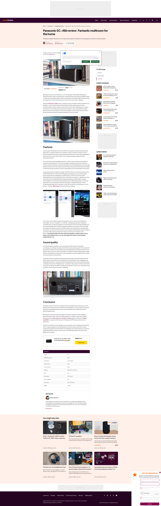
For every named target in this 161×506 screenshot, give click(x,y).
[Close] (99, 52)
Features (99, 72)
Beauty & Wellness (124, 20)
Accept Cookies (95, 61)
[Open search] (156, 20)
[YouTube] (152, 20)
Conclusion (100, 78)
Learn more (51, 54)
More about (49, 408)
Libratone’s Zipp (66, 318)
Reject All (86, 61)
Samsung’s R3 (56, 318)
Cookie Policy (95, 58)
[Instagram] (149, 20)
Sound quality (100, 75)
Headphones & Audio (59, 26)
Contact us (46, 495)
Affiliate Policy (88, 495)
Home (44, 26)
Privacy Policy (60, 495)
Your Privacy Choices (71, 495)
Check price (81, 342)
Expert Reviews (7, 20)
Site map (53, 495)
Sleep (96, 20)
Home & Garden (113, 20)
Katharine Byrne (49, 43)
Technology (104, 20)
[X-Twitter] (146, 20)
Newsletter (134, 20)
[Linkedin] (143, 20)
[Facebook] (140, 20)
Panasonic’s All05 (53, 103)
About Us (81, 495)
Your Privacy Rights (67, 61)
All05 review (56, 186)
